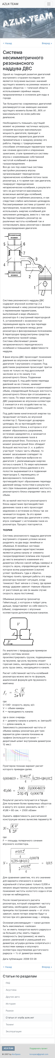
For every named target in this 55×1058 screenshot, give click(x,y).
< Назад (7, 43)
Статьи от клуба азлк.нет (20, 1017)
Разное (10, 1010)
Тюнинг (10, 1024)
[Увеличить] (17, 754)
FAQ (8, 982)
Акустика (11, 989)
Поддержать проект (39, 1048)
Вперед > (47, 43)
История (11, 1003)
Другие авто (13, 996)
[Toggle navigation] (49, 4)
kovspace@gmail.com (39, 1054)
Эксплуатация (13, 1031)
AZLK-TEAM (10, 4)
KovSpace (16, 1054)
